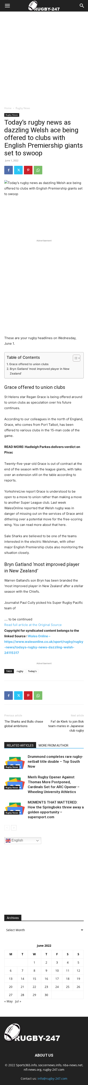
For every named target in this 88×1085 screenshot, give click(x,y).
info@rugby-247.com (52, 1078)
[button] (7, 6)
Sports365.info (26, 1065)
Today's (32, 671)
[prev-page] (7, 827)
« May (8, 1001)
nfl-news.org (32, 1070)
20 (10, 987)
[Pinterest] (28, 170)
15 (34, 979)
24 (57, 987)
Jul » (18, 1001)
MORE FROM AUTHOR (53, 745)
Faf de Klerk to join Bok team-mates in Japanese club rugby (66, 726)
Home (8, 108)
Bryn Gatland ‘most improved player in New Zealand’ (39, 371)
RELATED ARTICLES (20, 745)
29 (34, 995)
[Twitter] (18, 170)
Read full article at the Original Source (33, 625)
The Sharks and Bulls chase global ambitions (23, 724)
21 (22, 987)
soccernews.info (49, 1065)
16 (46, 979)
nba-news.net (72, 1065)
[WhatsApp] (38, 170)
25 (67, 987)
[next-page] (13, 827)
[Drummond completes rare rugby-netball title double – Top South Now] (15, 761)
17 (57, 979)
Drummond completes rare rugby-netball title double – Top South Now (55, 761)
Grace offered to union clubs (28, 364)
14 (22, 979)
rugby (20, 671)
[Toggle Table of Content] (74, 358)
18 (67, 979)
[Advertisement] (44, 58)
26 (78, 987)
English (17, 840)
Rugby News (23, 108)
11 (67, 970)
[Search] (82, 6)
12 (78, 970)
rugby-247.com (53, 1070)
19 (78, 979)
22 (34, 987)
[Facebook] (8, 170)
